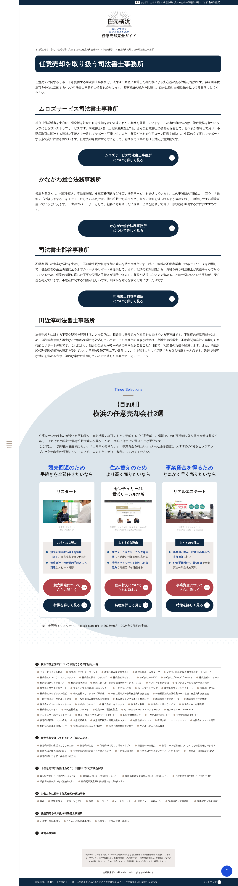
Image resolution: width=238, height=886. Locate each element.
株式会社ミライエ (49, 709)
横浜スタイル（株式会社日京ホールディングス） (117, 682)
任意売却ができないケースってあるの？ (160, 751)
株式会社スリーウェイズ (163, 704)
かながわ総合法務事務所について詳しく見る (128, 228)
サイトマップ (210, 882)
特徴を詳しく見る (67, 605)
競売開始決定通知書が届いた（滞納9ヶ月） (103, 781)
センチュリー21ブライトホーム (56, 715)
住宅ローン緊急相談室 (106, 709)
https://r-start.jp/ (88, 625)
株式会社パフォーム (209, 677)
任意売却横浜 (80, 720)
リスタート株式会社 (159, 682)
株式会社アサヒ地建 (196, 699)
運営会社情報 (49, 833)
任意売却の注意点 (146, 745)
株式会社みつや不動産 (193, 704)
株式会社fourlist (79, 682)
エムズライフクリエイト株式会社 (132, 699)
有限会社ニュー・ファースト (171, 720)
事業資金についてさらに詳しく (189, 587)
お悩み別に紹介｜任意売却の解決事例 (63, 793)
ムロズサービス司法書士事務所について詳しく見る (128, 157)
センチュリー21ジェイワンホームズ (142, 709)
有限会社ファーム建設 (204, 720)
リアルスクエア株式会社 (152, 725)
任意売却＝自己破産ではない (201, 751)
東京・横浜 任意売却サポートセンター (97, 715)
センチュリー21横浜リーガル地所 (192, 682)
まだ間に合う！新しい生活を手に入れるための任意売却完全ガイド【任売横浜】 (181, 2)
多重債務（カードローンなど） (66, 801)
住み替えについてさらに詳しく (128, 587)
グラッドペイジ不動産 (51, 672)
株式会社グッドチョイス (52, 682)
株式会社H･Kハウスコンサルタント (57, 677)
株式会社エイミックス (113, 704)
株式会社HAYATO (148, 677)
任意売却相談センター (187, 715)
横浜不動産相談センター (121, 725)
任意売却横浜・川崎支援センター (110, 720)
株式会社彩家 (137, 704)
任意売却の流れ (125, 751)
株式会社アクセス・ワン (167, 699)
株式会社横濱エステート (76, 709)
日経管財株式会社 (132, 715)
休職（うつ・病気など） (149, 801)
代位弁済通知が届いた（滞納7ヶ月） (193, 776)
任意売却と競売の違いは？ (53, 751)
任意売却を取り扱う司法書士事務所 (62, 813)
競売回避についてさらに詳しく (67, 587)
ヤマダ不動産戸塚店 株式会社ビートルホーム (189, 672)
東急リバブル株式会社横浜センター (91, 688)
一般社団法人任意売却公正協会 (55, 699)
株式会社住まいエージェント (83, 672)
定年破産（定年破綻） (179, 801)
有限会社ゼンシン (142, 720)
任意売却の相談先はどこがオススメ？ (92, 751)
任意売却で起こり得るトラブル (115, 745)
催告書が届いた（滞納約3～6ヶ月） (101, 776)
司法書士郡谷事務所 (50, 821)
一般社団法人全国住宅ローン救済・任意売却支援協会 (182, 693)
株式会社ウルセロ (87, 704)
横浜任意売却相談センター (53, 725)
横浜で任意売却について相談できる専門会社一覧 (69, 664)
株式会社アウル (207, 688)
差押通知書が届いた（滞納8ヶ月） (57, 781)
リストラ (104, 801)
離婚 (42, 801)
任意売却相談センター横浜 (53, 720)
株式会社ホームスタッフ (147, 672)
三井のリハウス (123, 688)
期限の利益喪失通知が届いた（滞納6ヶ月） (147, 776)
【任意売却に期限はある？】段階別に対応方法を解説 (72, 768)
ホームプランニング (148, 688)
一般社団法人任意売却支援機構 (93, 699)
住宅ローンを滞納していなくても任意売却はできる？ (189, 745)
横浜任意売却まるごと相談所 (87, 725)
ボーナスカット (123, 801)
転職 (91, 801)
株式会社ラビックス (123, 677)
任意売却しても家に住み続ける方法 (58, 756)
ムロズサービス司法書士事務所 (113, 821)
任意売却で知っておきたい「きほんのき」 (65, 737)
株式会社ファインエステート (178, 688)
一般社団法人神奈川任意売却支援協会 (130, 693)
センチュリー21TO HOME (180, 709)
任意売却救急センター (158, 715)
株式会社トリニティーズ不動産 (88, 693)
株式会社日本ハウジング (94, 677)
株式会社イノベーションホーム (55, 704)
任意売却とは (86, 745)
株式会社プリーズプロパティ (178, 677)
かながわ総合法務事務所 (79, 821)
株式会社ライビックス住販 (53, 693)
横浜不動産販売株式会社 (116, 672)
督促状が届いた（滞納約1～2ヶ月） (58, 776)
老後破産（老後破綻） (208, 801)
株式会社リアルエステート (53, 688)
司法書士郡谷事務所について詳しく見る (128, 299)
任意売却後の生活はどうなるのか (56, 745)
